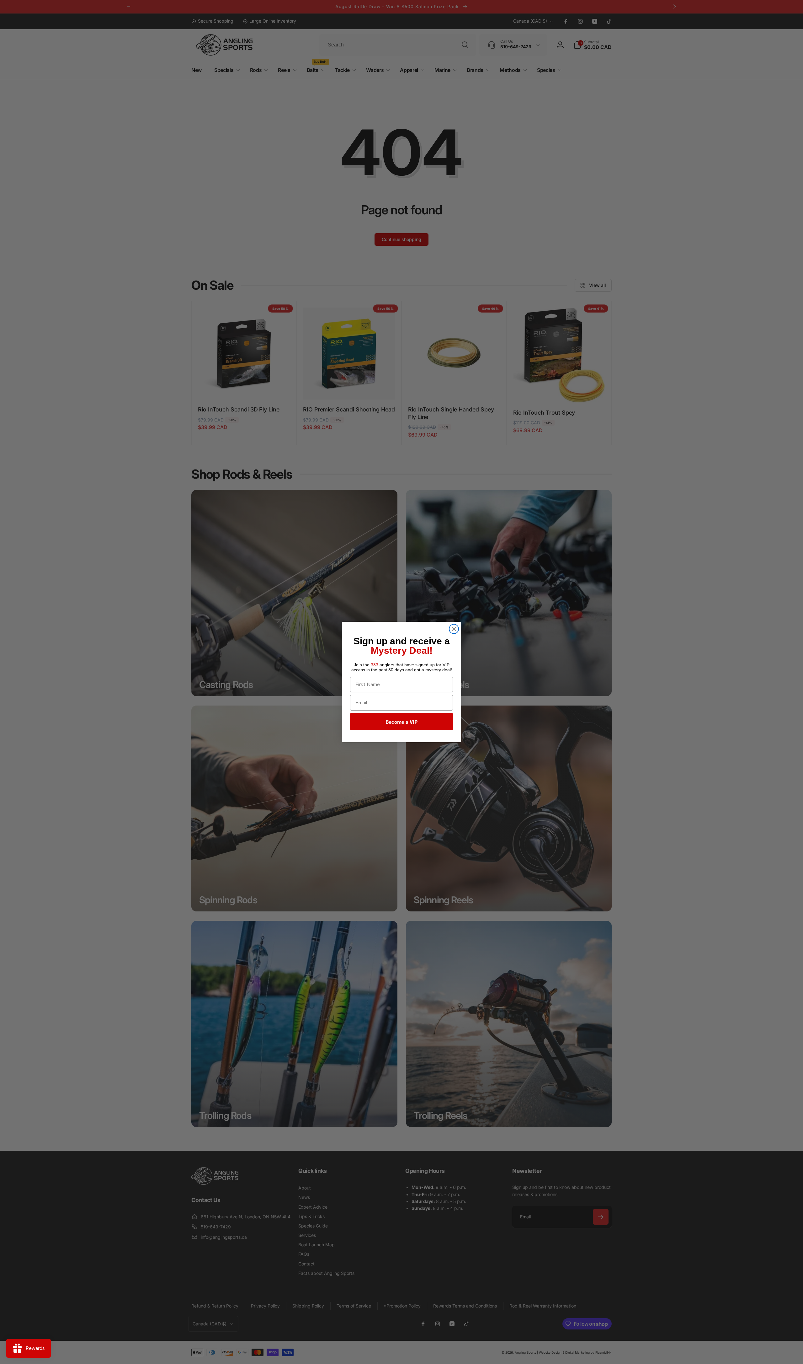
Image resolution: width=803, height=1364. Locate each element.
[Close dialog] (454, 629)
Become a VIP (401, 721)
